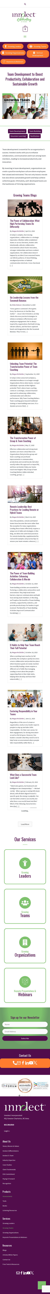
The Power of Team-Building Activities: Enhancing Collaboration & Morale (22, 576)
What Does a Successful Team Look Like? (23, 776)
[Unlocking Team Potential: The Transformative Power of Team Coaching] (25, 351)
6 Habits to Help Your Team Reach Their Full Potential (25, 646)
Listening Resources (10, 1210)
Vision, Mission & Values (11, 1146)
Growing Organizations (11, 1233)
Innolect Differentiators (11, 1151)
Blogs (5, 1250)
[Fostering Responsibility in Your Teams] (25, 698)
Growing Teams (8, 1228)
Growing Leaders (9, 1223)
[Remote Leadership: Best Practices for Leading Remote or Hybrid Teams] (25, 494)
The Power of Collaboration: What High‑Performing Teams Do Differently (25, 223)
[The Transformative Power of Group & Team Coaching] (25, 425)
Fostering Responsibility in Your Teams (23, 712)
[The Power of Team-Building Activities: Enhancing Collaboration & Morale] (25, 560)
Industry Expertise (9, 1160)
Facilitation (35, 136)
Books (5, 1206)
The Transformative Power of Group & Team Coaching (23, 439)
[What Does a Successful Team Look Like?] (25, 762)
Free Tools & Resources (11, 1264)
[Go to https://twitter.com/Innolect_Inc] (35, 1063)
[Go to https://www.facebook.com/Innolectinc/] (23, 1063)
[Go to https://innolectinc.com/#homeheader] (42, 1285)
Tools (4, 1201)
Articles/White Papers (10, 1255)
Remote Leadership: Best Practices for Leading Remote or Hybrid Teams (24, 509)
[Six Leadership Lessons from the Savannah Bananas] (25, 285)
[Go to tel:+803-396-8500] (15, 1063)
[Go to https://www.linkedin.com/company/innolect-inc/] (27, 1063)
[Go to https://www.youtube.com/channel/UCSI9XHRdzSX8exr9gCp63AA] (31, 1063)
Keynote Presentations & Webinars (15, 1237)
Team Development (17, 131)
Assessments (7, 1196)
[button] (25, 4)
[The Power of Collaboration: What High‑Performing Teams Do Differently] (25, 208)
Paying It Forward (9, 1179)
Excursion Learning (19, 136)
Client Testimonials (9, 1169)
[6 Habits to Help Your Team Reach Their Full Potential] (25, 632)
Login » (7, 1131)
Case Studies (7, 1165)
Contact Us (6, 1260)
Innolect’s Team (8, 1155)
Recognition (7, 1183)
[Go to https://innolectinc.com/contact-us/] (19, 1063)
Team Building (35, 131)
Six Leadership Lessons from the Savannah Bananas (24, 299)
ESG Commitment (9, 1174)
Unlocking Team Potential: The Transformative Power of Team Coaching (23, 366)
